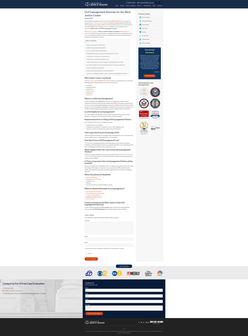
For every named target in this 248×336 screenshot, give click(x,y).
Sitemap (124, 328)
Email (86, 242)
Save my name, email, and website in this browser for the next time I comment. (105, 248)
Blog (154, 5)
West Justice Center (117, 21)
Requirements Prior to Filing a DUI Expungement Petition (102, 53)
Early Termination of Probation (94, 191)
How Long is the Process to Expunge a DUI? (98, 56)
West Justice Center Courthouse (96, 45)
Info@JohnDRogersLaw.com (146, 2)
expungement (99, 122)
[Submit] (161, 2)
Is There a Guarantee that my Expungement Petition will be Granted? (106, 65)
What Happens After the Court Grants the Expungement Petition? (105, 62)
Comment (87, 220)
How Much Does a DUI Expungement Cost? (98, 59)
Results (139, 5)
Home (116, 5)
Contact (159, 5)
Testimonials (147, 5)
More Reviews (149, 75)
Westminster (107, 80)
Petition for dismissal (91, 177)
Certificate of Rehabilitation (93, 195)
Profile (122, 5)
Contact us (106, 26)
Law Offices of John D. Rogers (99, 23)
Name (86, 236)
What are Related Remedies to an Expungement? (101, 70)
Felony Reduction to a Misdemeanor (95, 193)
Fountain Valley (90, 91)
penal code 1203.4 (112, 103)
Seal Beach (89, 94)
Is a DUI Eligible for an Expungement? (97, 50)
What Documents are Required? (95, 68)
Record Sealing (90, 198)
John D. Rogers (93, 31)
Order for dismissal (96, 179)
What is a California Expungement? (96, 47)
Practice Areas (130, 5)
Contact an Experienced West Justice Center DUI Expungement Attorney (107, 73)
